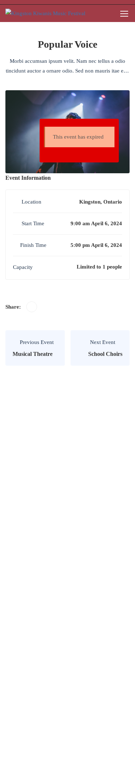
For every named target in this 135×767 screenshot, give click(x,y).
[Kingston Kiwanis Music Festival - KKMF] (45, 13)
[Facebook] (31, 306)
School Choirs (105, 354)
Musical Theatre (33, 354)
